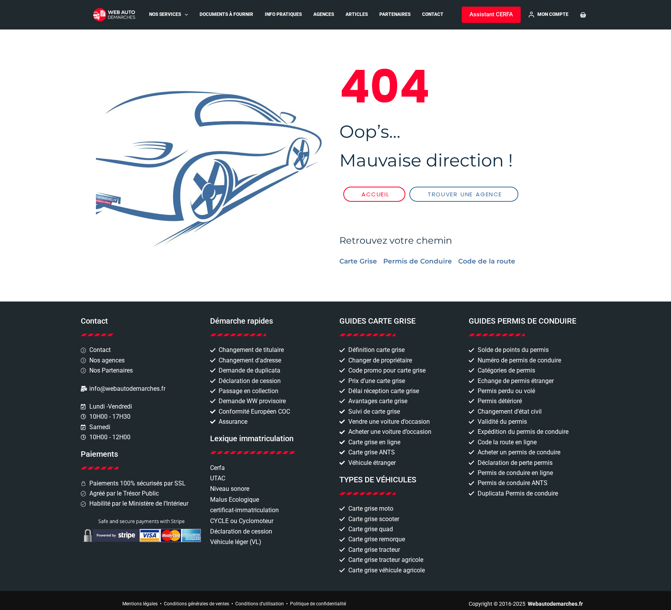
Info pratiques (283, 14)
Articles (357, 14)
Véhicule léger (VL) (235, 542)
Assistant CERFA (491, 14)
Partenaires (394, 14)
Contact (432, 14)
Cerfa (217, 467)
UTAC (217, 478)
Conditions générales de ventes (196, 604)
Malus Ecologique (234, 499)
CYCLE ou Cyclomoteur (241, 521)
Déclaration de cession (241, 531)
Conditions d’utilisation (259, 604)
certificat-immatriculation (244, 510)
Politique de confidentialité (318, 604)
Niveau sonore (229, 488)
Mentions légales (140, 604)
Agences (323, 14)
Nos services (165, 14)
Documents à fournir (226, 14)
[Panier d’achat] (583, 15)
